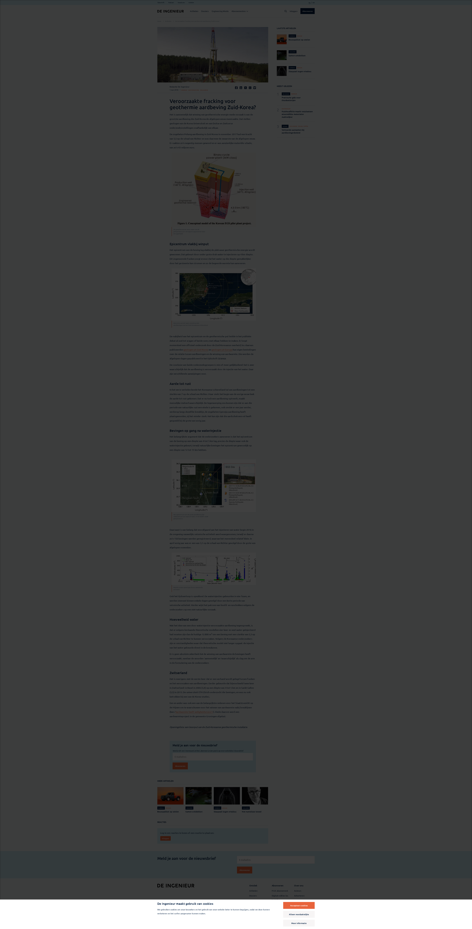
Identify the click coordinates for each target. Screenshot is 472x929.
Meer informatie (299, 923)
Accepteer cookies (299, 905)
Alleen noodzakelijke (299, 914)
